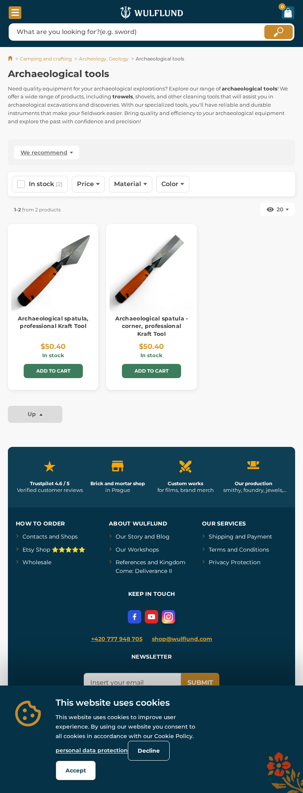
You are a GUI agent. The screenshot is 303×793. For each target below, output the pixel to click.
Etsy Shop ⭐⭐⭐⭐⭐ (53, 549)
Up (32, 414)
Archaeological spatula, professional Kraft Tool (53, 322)
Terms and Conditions (239, 549)
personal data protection (92, 750)
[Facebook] (134, 616)
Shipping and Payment (240, 536)
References (131, 562)
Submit (200, 682)
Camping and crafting (46, 59)
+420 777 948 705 (116, 638)
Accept (75, 770)
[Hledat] (278, 32)
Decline (149, 750)
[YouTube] (151, 616)
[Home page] (11, 59)
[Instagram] (168, 616)
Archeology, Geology (104, 59)
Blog (163, 536)
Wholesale (36, 562)
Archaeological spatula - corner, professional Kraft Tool (151, 326)
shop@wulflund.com (182, 638)
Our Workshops (137, 549)
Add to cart (53, 371)
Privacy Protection (234, 562)
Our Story (129, 536)
